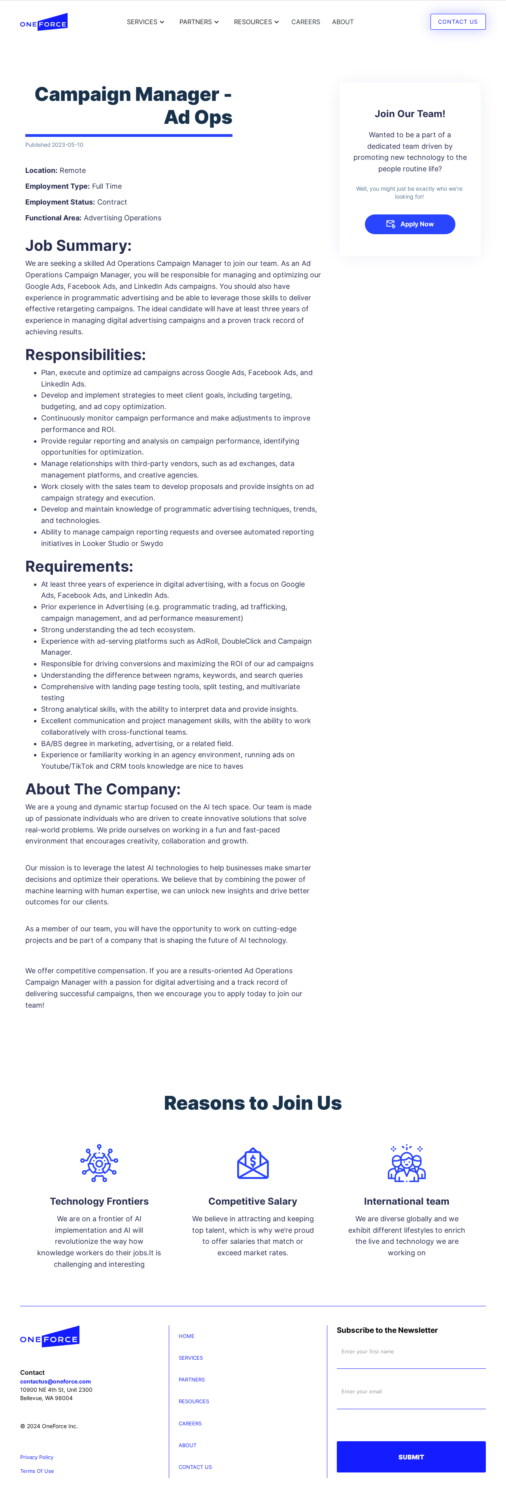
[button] (144, 22)
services (191, 1358)
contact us (195, 1467)
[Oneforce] (94, 1336)
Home (186, 1336)
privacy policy (36, 1457)
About (343, 22)
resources (194, 1401)
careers (305, 22)
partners (192, 1380)
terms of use (37, 1471)
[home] (44, 21)
